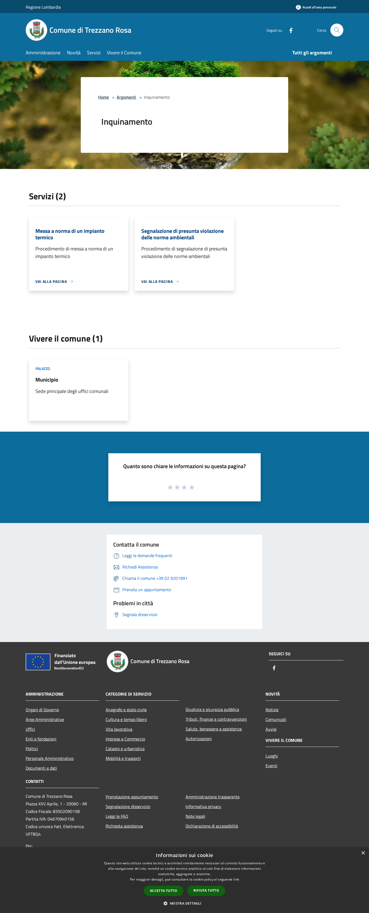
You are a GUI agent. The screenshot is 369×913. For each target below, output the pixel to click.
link (236, 879)
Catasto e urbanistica (125, 748)
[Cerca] (336, 30)
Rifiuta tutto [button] (206, 890)
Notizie (272, 709)
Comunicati (276, 719)
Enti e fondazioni (41, 739)
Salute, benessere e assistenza (214, 729)
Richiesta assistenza (124, 826)
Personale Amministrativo (49, 758)
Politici (32, 748)
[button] (184, 903)
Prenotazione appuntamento (132, 796)
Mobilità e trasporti (123, 758)
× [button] (363, 853)
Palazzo (42, 368)
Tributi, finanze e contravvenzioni (216, 719)
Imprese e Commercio (125, 739)
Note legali (195, 816)
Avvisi (271, 729)
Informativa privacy (203, 806)
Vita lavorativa (119, 729)
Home (103, 97)
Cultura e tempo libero (126, 719)
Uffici (30, 729)
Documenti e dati (41, 768)
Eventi (271, 765)
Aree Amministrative (45, 719)
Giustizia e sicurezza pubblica (212, 709)
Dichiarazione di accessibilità (212, 826)
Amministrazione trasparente (213, 796)
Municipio (46, 379)
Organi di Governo (42, 709)
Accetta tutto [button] (163, 890)
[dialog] (184, 880)
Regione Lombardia (43, 7)
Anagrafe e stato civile (126, 709)
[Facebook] (288, 30)
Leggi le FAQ (117, 816)
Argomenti (126, 97)
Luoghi (272, 756)
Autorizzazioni (199, 738)
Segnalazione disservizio (128, 806)
